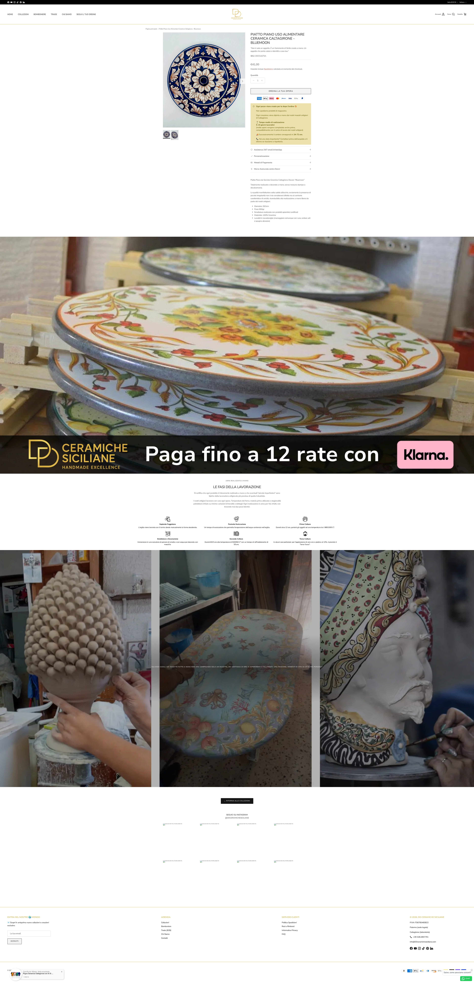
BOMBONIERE (40, 14)
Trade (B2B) (166, 930)
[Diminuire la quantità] (253, 80)
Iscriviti (15, 941)
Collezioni (165, 922)
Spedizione (268, 69)
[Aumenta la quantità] (262, 80)
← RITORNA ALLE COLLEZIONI (237, 801)
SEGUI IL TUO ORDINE (86, 14)
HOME (10, 14)
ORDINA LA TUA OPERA (281, 91)
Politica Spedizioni (289, 922)
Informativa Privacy (290, 930)
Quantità (254, 75)
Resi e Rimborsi (288, 926)
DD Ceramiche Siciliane (20, 970)
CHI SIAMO (67, 14)
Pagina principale (151, 29)
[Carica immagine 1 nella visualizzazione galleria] (204, 80)
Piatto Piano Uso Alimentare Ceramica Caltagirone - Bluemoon (180, 29)
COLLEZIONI (23, 14)
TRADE (54, 14)
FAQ (284, 934)
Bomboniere (166, 926)
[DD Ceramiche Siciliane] (237, 14)
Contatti (164, 938)
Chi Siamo (165, 934)
